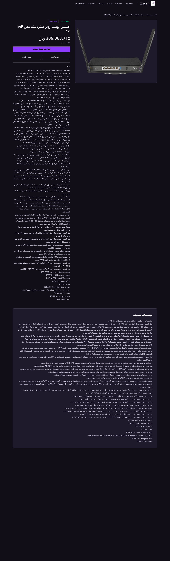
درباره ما (101, 3)
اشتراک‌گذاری (55, 57)
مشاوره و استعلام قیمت (42, 49)
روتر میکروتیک (138, 15)
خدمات (109, 3)
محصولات (118, 3)
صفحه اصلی (129, 3)
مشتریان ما (92, 3)
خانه (155, 15)
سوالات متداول (80, 3)
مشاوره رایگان (26, 57)
